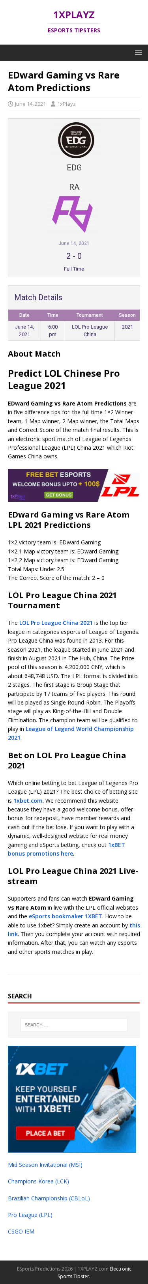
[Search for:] (74, 1025)
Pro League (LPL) (30, 1215)
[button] (137, 52)
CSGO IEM (21, 1231)
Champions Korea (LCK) (38, 1181)
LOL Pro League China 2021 (56, 622)
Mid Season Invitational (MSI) (45, 1164)
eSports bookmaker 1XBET (65, 916)
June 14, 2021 (30, 103)
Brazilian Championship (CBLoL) (49, 1198)
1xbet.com (28, 800)
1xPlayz (66, 103)
